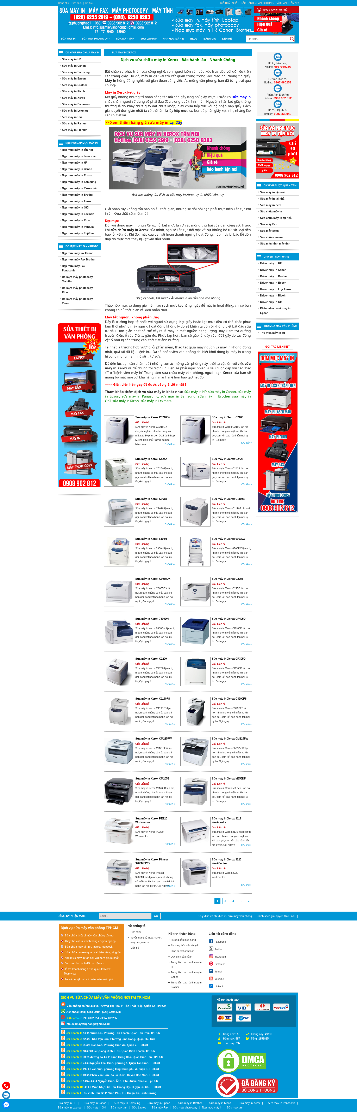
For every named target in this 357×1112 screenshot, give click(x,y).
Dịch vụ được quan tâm (280, 185)
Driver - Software (276, 256)
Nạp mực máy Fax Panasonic (73, 268)
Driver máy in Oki (271, 302)
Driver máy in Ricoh (273, 295)
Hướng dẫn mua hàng (183, 940)
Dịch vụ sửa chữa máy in (82, 52)
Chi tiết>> (170, 444)
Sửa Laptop (148, 38)
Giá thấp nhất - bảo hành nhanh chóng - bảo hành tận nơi (259, 3)
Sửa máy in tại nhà (272, 198)
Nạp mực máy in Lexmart (78, 214)
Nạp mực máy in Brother (77, 194)
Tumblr (219, 971)
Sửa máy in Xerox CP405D (228, 618)
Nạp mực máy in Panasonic (79, 188)
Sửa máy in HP (71, 59)
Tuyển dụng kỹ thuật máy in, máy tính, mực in (146, 940)
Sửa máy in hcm (270, 205)
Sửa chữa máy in (271, 211)
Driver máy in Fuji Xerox (275, 289)
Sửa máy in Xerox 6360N (151, 538)
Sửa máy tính (125, 38)
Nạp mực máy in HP (75, 162)
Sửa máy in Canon (74, 65)
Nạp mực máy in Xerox (76, 201)
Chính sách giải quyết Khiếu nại (276, 916)
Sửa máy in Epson (74, 78)
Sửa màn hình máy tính (275, 243)
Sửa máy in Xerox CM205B (152, 778)
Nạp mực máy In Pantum (78, 226)
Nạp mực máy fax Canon (77, 253)
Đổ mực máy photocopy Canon (77, 301)
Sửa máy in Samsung (76, 72)
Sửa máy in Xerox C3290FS (229, 698)
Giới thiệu (76, 3)
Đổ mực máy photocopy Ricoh (77, 290)
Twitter (218, 949)
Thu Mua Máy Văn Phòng (280, 326)
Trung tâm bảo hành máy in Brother (186, 985)
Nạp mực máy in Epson (77, 175)
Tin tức (89, 3)
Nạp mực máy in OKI (75, 207)
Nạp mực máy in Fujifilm (78, 233)
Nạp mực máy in (173, 38)
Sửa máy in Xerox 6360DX (228, 538)
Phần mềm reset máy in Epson (275, 310)
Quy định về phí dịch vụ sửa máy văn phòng (225, 916)
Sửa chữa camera (271, 237)
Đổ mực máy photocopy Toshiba (77, 279)
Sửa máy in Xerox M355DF (229, 778)
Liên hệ (227, 38)
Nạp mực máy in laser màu (79, 156)
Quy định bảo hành (181, 956)
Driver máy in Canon (273, 269)
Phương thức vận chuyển (185, 945)
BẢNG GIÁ (209, 38)
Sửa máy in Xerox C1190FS (152, 698)
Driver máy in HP (271, 263)
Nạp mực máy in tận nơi (77, 149)
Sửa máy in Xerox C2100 (227, 417)
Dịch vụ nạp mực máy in (81, 143)
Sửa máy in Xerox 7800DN (152, 618)
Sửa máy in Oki (72, 117)
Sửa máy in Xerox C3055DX (152, 578)
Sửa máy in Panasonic (76, 104)
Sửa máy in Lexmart (75, 110)
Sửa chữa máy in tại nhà (276, 217)
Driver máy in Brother (274, 276)
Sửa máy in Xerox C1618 (151, 498)
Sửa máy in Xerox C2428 (227, 458)
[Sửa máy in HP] (278, 511)
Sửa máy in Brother (74, 85)
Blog (193, 38)
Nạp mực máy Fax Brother (78, 259)
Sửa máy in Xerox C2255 (227, 578)
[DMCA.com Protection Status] (241, 1073)
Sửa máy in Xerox (73, 97)
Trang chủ (63, 3)
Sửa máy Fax (268, 224)
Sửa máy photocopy (96, 38)
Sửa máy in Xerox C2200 (151, 658)
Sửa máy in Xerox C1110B (228, 498)
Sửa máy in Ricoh (73, 91)
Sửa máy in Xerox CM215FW (153, 738)
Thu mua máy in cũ (272, 332)
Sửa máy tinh (235, 1107)
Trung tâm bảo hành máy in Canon (186, 974)
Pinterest (220, 964)
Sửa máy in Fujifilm (74, 129)
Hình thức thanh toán (182, 951)
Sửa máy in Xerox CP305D (228, 658)
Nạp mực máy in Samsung (79, 181)
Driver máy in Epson (273, 282)
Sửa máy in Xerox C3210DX (152, 417)
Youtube (219, 979)
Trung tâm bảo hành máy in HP (186, 964)
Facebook (220, 941)
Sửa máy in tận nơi (272, 192)
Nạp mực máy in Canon (77, 169)
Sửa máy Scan (269, 230)
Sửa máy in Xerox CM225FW (230, 738)
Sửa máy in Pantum (74, 123)
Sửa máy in (68, 38)
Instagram (220, 956)
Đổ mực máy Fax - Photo (81, 246)
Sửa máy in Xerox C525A (151, 458)
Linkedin (219, 986)
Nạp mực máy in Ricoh (76, 220)
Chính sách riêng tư (287, 924)
